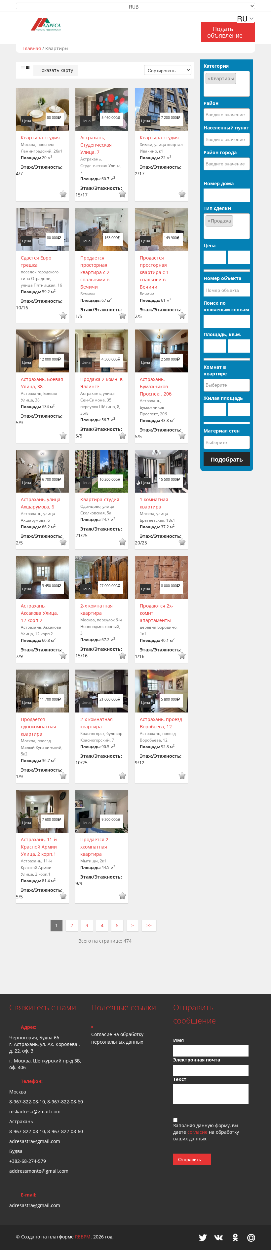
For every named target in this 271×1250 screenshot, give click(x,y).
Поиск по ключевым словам (226, 306)
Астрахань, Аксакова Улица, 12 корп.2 (39, 613)
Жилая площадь (223, 398)
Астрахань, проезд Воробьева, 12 (161, 723)
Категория (216, 66)
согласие (198, 1132)
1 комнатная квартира (154, 503)
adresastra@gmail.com (34, 1205)
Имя (178, 1040)
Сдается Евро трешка (36, 261)
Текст (179, 1079)
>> (149, 925)
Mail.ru (251, 1237)
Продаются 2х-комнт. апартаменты (156, 613)
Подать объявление (225, 32)
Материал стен (222, 431)
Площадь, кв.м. (222, 334)
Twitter (203, 1237)
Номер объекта (222, 278)
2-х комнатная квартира (96, 609)
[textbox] (227, 90)
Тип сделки (217, 208)
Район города (220, 152)
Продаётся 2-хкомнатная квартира (95, 846)
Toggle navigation (15, 19)
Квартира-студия (40, 137)
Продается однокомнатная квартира (38, 726)
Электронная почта (196, 1060)
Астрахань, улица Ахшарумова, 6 (40, 503)
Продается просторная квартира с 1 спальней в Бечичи (154, 272)
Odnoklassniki (235, 1237)
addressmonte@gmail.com (38, 1171)
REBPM (83, 1236)
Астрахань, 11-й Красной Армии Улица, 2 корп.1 (39, 846)
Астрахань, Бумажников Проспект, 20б (156, 386)
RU (242, 18)
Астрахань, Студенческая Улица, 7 (96, 144)
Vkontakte (218, 1237)
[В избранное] (63, 195)
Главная (31, 48)
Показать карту (55, 70)
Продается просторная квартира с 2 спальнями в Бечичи (94, 272)
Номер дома (219, 183)
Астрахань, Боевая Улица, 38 (42, 383)
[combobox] (227, 84)
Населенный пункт (226, 127)
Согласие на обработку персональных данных (117, 1038)
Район (211, 103)
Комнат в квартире (215, 370)
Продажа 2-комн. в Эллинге (101, 383)
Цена (209, 245)
